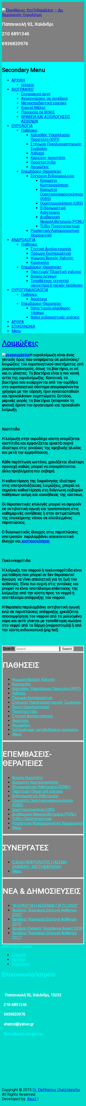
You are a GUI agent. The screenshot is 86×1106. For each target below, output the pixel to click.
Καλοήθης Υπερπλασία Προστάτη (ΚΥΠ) (50, 137)
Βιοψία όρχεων (44, 276)
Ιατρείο (27, 85)
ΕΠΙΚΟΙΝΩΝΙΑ (23, 326)
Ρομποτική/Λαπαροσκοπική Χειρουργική (47, 823)
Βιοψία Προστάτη (27, 777)
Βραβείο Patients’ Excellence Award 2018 (47, 928)
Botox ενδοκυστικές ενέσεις (55, 317)
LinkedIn (18, 955)
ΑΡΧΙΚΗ (18, 80)
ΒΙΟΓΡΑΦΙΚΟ (22, 89)
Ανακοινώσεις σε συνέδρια (44, 98)
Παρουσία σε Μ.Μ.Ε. (38, 112)
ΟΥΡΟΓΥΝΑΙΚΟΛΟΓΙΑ (29, 290)
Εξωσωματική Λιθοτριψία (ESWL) (41, 787)
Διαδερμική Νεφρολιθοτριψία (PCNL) (62, 219)
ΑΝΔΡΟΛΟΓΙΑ (23, 240)
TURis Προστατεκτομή (60, 226)
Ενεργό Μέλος (33, 107)
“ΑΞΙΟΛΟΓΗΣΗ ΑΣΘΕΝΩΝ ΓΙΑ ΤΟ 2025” (45, 905)
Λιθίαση (37, 153)
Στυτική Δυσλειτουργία (51, 249)
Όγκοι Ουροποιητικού (30, 707)
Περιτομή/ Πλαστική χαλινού (56, 271)
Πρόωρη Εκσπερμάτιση (51, 253)
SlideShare (20, 964)
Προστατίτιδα (43, 162)
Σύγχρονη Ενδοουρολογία (52, 176)
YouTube (18, 959)
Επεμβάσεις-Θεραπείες (41, 171)
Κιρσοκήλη (40, 262)
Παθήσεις (29, 130)
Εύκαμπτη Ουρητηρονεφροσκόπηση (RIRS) (61, 194)
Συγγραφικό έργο (35, 94)
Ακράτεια (39, 299)
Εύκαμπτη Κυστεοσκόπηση (54, 182)
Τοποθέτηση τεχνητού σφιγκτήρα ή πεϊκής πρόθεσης (57, 283)
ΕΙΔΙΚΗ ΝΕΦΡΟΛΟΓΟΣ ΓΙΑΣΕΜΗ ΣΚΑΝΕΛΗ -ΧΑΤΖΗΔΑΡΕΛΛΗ (39, 864)
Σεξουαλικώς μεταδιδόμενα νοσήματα (45, 729)
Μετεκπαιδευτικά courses (43, 103)
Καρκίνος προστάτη (48, 157)
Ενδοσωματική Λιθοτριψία (53, 210)
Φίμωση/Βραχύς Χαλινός (52, 258)
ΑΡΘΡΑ (17, 322)
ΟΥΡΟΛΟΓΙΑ (21, 126)
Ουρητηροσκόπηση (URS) (61, 203)
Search (8, 648)
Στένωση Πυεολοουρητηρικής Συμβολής (46, 702)
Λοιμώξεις (40, 167)
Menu (16, 331)
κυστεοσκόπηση (35, 541)
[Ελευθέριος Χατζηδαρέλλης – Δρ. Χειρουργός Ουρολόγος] (43, 14)
